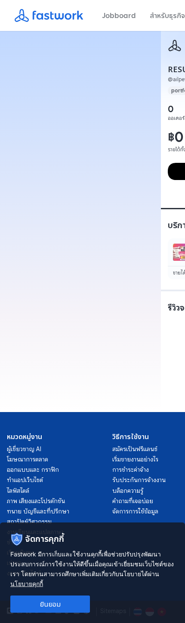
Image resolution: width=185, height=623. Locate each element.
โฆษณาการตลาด (27, 459)
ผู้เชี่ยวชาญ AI (24, 449)
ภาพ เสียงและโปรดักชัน (36, 501)
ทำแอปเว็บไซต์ (25, 479)
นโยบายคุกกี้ (26, 583)
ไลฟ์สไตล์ (18, 490)
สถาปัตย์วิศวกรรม (29, 521)
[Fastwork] (175, 45)
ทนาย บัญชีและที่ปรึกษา (38, 511)
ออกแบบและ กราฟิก (33, 469)
